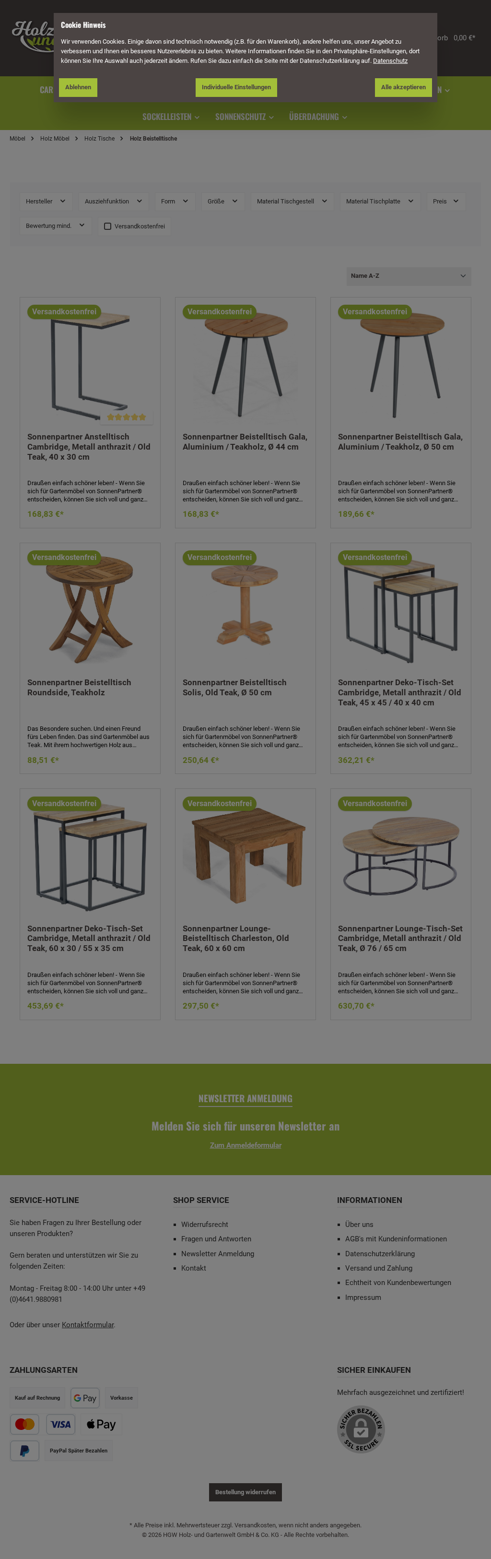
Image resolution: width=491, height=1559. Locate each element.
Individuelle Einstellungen (236, 87)
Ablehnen (78, 87)
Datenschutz (390, 60)
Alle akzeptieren (403, 87)
